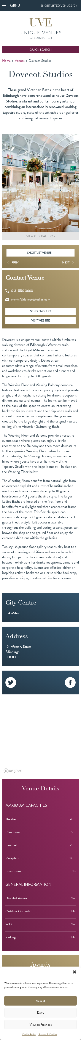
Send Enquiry (40, 311)
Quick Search (41, 49)
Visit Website (40, 320)
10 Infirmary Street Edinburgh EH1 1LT (18, 652)
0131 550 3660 (22, 290)
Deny (40, 1012)
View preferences (41, 1024)
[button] (74, 972)
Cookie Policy (29, 1034)
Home (6, 60)
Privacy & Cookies (47, 1034)
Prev (13, 262)
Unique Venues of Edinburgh (41, 29)
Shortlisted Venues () (59, 5)
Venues (20, 60)
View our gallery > (40, 236)
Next (68, 262)
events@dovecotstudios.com (30, 299)
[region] (40, 737)
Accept (40, 1000)
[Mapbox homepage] (12, 770)
